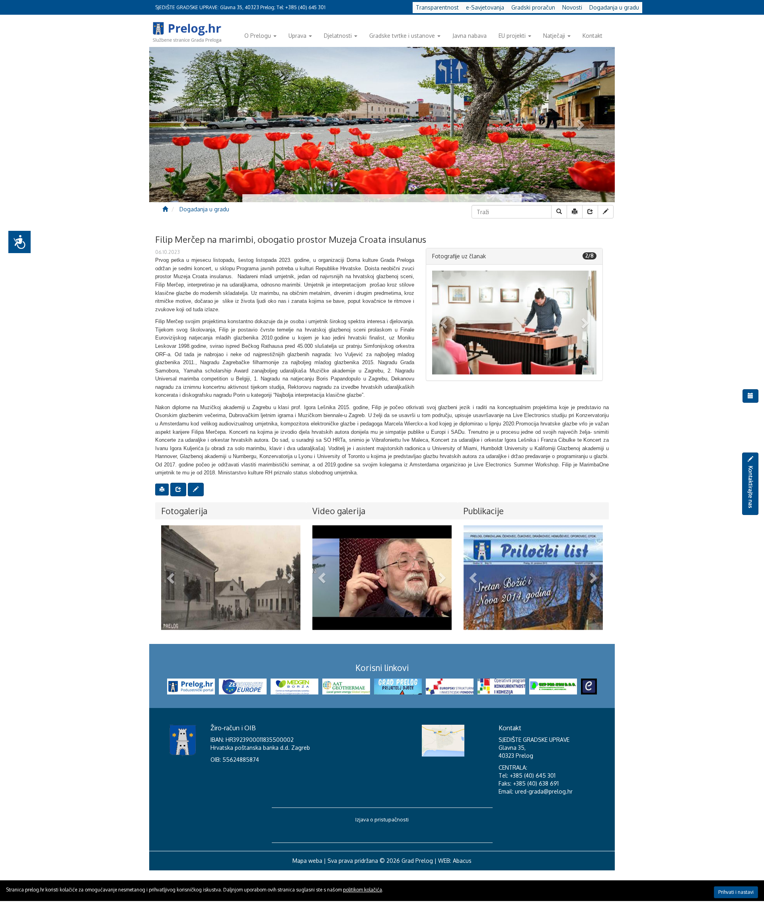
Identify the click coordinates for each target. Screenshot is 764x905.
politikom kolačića (362, 890)
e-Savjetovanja (485, 7)
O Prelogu (257, 35)
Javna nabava (469, 35)
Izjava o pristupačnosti (382, 819)
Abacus (462, 860)
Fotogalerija (184, 510)
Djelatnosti (338, 35)
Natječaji (554, 35)
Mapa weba (307, 860)
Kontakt (592, 35)
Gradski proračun (533, 7)
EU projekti (512, 35)
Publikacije (484, 510)
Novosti (572, 7)
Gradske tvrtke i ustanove (402, 35)
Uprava (297, 35)
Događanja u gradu (614, 7)
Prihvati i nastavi (736, 892)
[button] (444, 322)
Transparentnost (437, 7)
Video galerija (338, 510)
